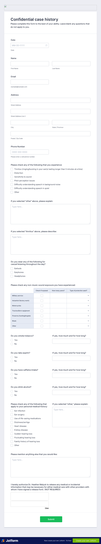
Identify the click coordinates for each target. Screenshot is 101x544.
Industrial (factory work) (20, 300)
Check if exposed (42, 290)
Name (13, 58)
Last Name (56, 68)
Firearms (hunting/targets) (21, 316)
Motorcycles (16, 306)
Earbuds (17, 268)
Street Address (16, 105)
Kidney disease (21, 430)
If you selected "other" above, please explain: (32, 201)
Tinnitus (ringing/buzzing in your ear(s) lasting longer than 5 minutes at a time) (48, 169)
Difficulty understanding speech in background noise (37, 184)
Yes (15, 340)
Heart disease (20, 426)
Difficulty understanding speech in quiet (31, 188)
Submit (51, 519)
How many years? (58, 290)
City (12, 127)
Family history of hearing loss (27, 441)
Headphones (19, 276)
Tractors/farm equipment (21, 311)
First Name (14, 68)
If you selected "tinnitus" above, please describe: (34, 231)
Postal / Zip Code (17, 138)
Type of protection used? (78, 290)
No (15, 344)
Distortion (18, 173)
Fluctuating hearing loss (24, 437)
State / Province (57, 127)
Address (15, 95)
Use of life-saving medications (27, 418)
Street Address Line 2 (18, 116)
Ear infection (19, 411)
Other (16, 192)
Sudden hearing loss (23, 434)
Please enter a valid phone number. (23, 157)
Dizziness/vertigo (22, 422)
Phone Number (18, 146)
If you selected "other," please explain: (70, 404)
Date (12, 50)
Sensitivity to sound (23, 177)
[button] (46, 45)
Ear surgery (19, 414)
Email (13, 76)
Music (14, 321)
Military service (17, 296)
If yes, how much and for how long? (69, 336)
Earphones (19, 272)
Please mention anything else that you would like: (34, 454)
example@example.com (19, 87)
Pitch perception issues (24, 180)
